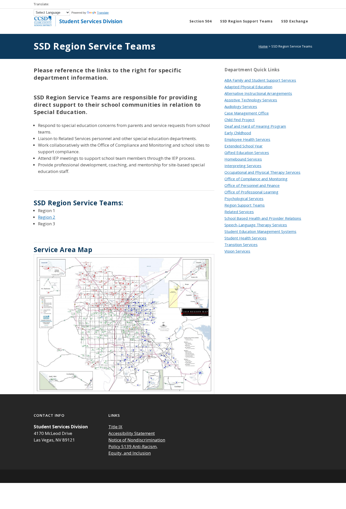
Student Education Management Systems (260, 231)
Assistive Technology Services (250, 99)
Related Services (239, 211)
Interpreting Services (242, 165)
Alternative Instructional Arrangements (258, 93)
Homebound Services (243, 159)
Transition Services (241, 244)
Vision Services (237, 251)
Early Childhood (237, 132)
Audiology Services (240, 106)
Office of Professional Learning (251, 191)
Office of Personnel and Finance (252, 185)
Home (263, 46)
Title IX (115, 427)
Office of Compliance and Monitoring (255, 178)
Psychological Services (243, 198)
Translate (103, 12)
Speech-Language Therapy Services (255, 224)
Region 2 (46, 217)
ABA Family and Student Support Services (260, 80)
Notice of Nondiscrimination (136, 440)
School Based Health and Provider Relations (262, 218)
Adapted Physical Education (248, 86)
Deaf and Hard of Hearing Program (255, 126)
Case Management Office (246, 113)
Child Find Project (239, 119)
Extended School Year (243, 145)
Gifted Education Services (246, 152)
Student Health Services (245, 237)
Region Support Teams (244, 205)
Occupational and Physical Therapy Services (262, 172)
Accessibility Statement (131, 433)
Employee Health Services (247, 139)
